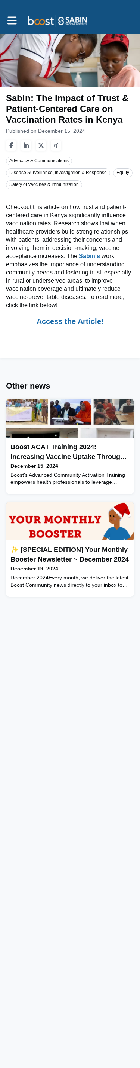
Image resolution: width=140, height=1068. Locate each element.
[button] (12, 20)
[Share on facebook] (11, 145)
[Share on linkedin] (26, 145)
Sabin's (90, 256)
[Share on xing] (56, 145)
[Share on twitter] (41, 145)
